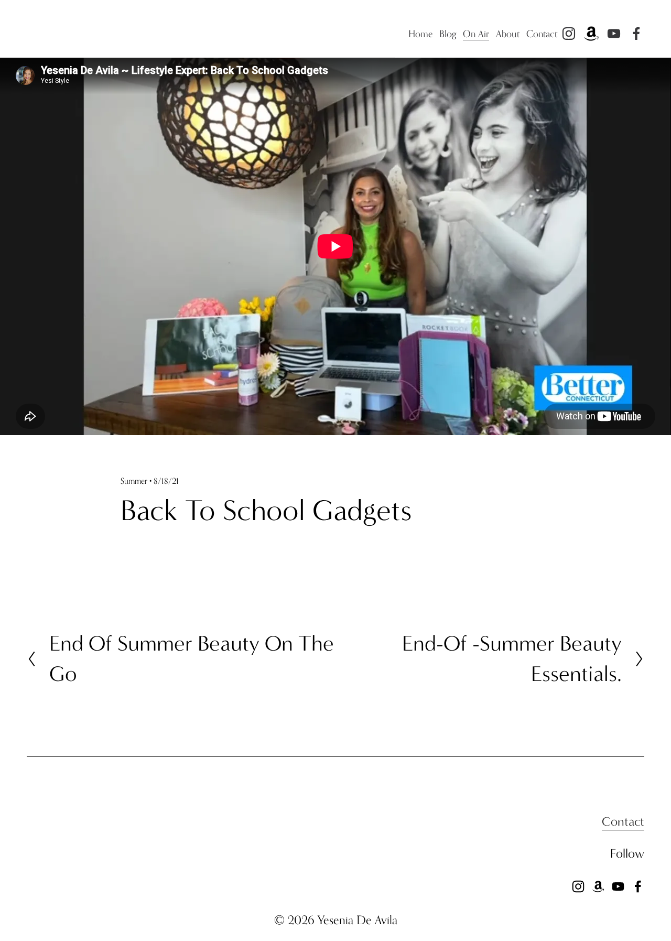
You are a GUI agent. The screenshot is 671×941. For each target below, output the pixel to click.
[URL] (591, 33)
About (508, 33)
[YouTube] (614, 33)
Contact (541, 33)
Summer (134, 481)
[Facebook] (636, 33)
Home (420, 33)
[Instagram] (569, 33)
